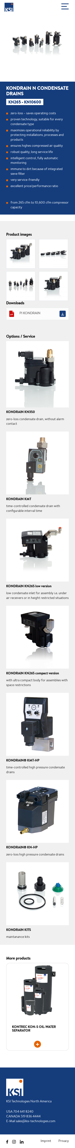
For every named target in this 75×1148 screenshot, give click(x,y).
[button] (65, 6)
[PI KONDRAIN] (63, 314)
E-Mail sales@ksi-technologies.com (30, 1121)
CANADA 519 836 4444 (23, 1116)
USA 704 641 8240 (19, 1111)
